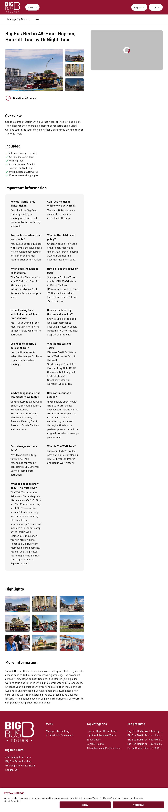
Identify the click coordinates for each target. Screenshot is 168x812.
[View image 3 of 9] (72, 604)
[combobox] (139, 7)
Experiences (94, 739)
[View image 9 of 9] (72, 643)
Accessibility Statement (59, 735)
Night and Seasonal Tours (101, 735)
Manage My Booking (18, 19)
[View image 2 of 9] (74, 70)
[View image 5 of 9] (44, 623)
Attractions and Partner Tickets (104, 748)
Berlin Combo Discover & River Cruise (145, 748)
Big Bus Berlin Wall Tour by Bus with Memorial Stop (145, 731)
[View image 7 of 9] (17, 643)
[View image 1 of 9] (74, 55)
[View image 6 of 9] (72, 623)
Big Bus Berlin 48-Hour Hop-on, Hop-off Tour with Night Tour (145, 743)
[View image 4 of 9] (17, 623)
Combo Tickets (95, 743)
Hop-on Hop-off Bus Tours (102, 731)
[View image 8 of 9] (44, 643)
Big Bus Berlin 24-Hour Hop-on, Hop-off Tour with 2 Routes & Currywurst (145, 739)
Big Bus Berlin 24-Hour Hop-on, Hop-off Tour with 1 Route (145, 735)
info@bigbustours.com (18, 757)
